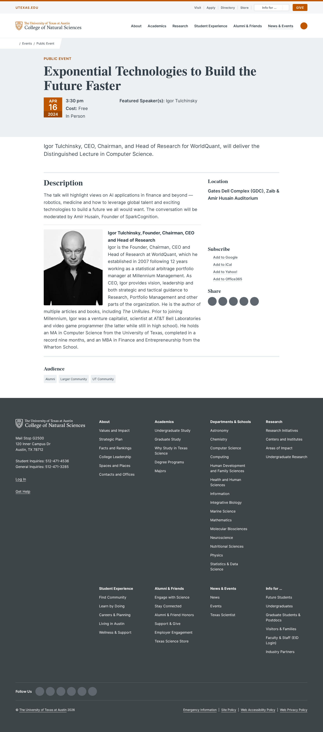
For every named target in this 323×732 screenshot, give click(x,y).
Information (219, 493)
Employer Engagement (173, 632)
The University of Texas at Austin (43, 710)
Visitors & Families (281, 629)
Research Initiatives (282, 430)
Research (180, 26)
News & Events (280, 26)
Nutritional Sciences (226, 546)
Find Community (112, 597)
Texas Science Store (172, 641)
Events (27, 43)
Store (244, 7)
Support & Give (167, 623)
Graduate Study (168, 439)
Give (300, 7)
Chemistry (218, 439)
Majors (160, 471)
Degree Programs (169, 462)
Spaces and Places (114, 465)
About (136, 26)
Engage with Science (172, 597)
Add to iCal (222, 264)
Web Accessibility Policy (258, 710)
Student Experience (210, 26)
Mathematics (221, 520)
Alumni (50, 379)
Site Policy (228, 710)
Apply (211, 7)
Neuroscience (221, 537)
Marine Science (223, 511)
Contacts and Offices (116, 474)
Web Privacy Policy (293, 710)
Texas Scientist (222, 615)
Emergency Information (200, 710)
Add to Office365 (227, 279)
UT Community (103, 379)
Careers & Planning (115, 615)
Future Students (279, 597)
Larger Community (73, 379)
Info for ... (269, 7)
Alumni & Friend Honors (174, 615)
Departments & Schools (230, 421)
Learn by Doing (112, 606)
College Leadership (115, 457)
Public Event (45, 43)
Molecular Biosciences (228, 529)
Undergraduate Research (286, 457)
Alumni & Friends (247, 26)
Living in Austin (111, 623)
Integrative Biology (226, 502)
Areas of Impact (279, 448)
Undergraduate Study (173, 430)
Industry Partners (280, 651)
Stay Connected (168, 606)
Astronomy (219, 430)
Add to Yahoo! (225, 272)
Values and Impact (114, 430)
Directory (228, 7)
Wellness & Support (115, 632)
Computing (219, 457)
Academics (157, 26)
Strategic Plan (110, 439)
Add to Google (225, 257)
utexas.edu (27, 7)
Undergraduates (279, 606)
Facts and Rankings (115, 448)
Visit (197, 7)
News (215, 597)
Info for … (274, 588)
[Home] (17, 43)
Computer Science (225, 448)
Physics (216, 555)
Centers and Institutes (284, 439)
